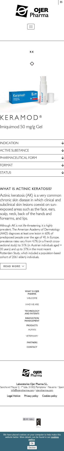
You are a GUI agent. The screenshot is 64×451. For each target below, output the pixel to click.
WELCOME (32, 298)
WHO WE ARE (32, 304)
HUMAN (32, 330)
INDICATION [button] (9, 143)
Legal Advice (13, 396)
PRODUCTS (32, 325)
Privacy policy (31, 396)
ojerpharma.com (44, 390)
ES (61, 2)
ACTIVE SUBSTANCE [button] (14, 150)
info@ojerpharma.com (22, 390)
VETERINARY (32, 336)
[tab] (32, 143)
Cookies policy (49, 396)
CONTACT (32, 347)
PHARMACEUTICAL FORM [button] (18, 158)
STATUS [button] (5, 172)
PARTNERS (32, 343)
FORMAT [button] (6, 165)
